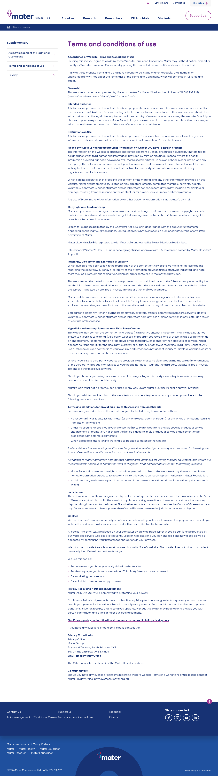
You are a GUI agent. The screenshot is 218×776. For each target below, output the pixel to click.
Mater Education (50, 749)
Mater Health (27, 749)
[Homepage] (8, 27)
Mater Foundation (42, 753)
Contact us (179, 3)
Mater (10, 749)
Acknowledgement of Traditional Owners (32, 717)
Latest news (161, 3)
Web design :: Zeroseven (198, 771)
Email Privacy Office (88, 656)
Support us (198, 15)
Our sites (198, 3)
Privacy (13, 75)
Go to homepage (28, 14)
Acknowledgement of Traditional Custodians (29, 55)
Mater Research (16, 753)
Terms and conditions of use (26, 66)
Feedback (115, 712)
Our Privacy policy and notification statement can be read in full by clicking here (118, 620)
